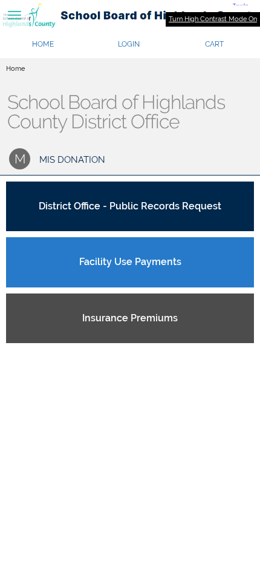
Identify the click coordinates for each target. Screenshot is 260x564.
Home (15, 69)
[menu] (14, 15)
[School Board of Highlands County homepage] (130, 15)
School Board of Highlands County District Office (116, 112)
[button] (129, 44)
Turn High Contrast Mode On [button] (213, 19)
